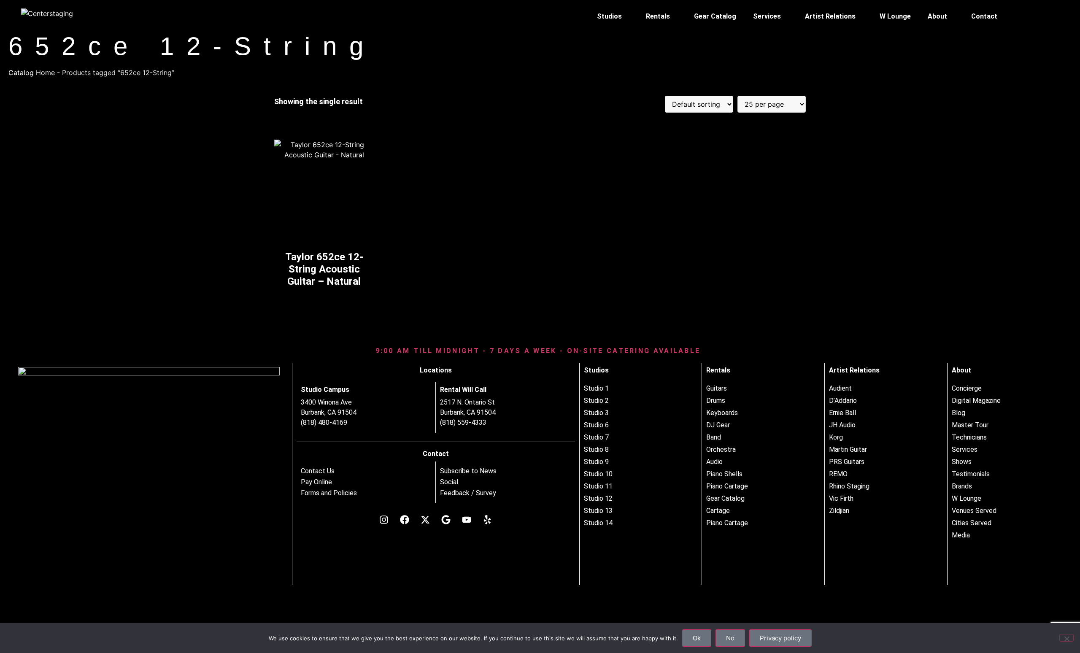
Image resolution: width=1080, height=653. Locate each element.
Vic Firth (841, 498)
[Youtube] (466, 519)
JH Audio (842, 425)
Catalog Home (31, 72)
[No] (1066, 638)
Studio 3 (596, 413)
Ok (697, 638)
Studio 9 (596, 462)
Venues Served (974, 511)
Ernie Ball (842, 413)
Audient (840, 388)
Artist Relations (830, 16)
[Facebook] (404, 519)
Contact (984, 16)
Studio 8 (596, 449)
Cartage (718, 511)
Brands (962, 486)
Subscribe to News (468, 471)
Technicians (969, 437)
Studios (609, 16)
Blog (958, 413)
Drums (715, 401)
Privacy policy (780, 638)
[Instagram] (384, 519)
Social (449, 482)
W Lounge (895, 16)
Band (713, 437)
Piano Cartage (727, 486)
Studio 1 (596, 388)
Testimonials (971, 474)
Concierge (967, 388)
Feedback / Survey (468, 493)
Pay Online (316, 482)
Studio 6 (596, 425)
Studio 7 (596, 437)
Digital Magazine (976, 401)
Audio (714, 462)
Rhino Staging (849, 486)
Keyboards (722, 413)
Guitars (716, 388)
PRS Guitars (846, 462)
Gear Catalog (715, 16)
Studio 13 (598, 511)
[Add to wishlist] (360, 148)
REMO (838, 474)
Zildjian (839, 511)
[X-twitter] (425, 519)
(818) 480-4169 (324, 422)
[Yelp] (487, 519)
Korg (836, 437)
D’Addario (843, 401)
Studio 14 (598, 523)
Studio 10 (598, 474)
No (730, 638)
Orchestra (721, 449)
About (937, 16)
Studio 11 (598, 486)
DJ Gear (718, 425)
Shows (962, 462)
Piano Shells (724, 474)
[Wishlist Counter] (1045, 16)
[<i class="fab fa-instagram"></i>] (1027, 16)
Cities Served (971, 523)
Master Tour (970, 425)
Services (767, 16)
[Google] (446, 519)
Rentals (658, 16)
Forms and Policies (329, 493)
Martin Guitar (848, 449)
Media (961, 535)
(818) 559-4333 (463, 422)
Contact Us (318, 471)
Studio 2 (596, 401)
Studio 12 (598, 498)
